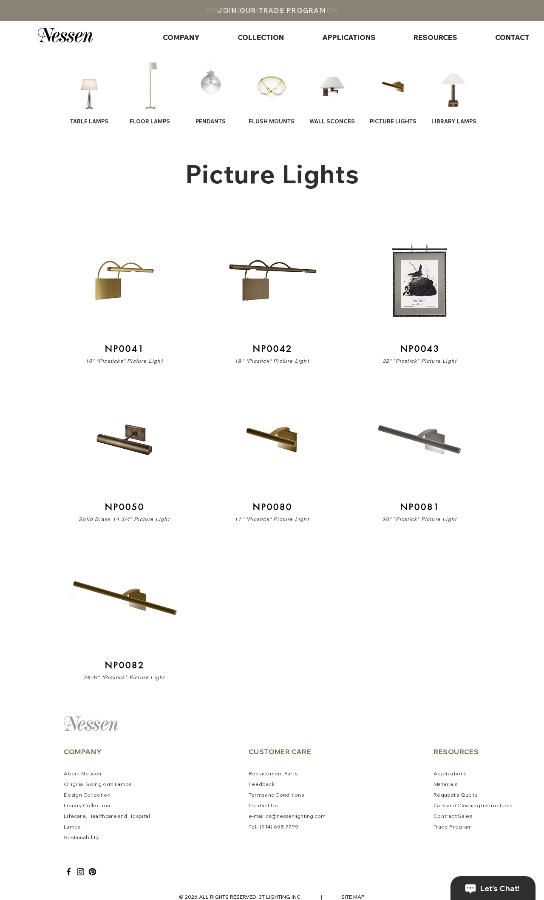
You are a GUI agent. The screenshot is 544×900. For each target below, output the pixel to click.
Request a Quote (456, 795)
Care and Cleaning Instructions (473, 805)
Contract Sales (453, 816)
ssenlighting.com (304, 816)
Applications (450, 773)
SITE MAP (353, 897)
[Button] (124, 295)
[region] (124, 295)
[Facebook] (69, 872)
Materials (445, 784)
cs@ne (274, 816)
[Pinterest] (92, 872)
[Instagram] (80, 872)
